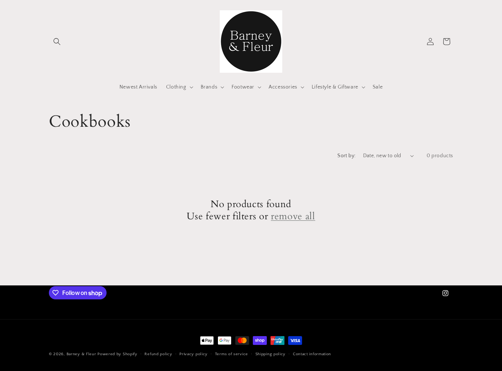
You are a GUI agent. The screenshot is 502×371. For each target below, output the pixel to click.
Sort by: (346, 156)
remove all (293, 216)
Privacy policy (193, 354)
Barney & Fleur (81, 354)
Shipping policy (270, 354)
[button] (57, 41)
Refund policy (158, 354)
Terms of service (231, 354)
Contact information (312, 354)
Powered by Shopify (117, 354)
